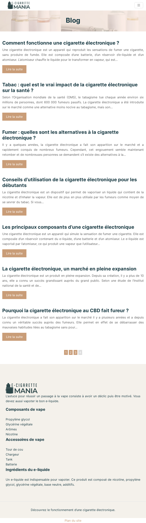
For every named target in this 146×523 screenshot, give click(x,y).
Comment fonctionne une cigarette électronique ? (60, 43)
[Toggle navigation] (138, 5)
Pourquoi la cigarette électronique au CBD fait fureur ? (65, 310)
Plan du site (73, 520)
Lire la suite (14, 69)
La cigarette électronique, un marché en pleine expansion (69, 269)
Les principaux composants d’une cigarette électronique (68, 227)
